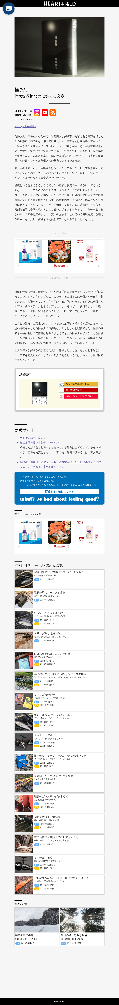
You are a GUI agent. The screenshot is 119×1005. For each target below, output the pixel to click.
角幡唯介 (32, 126)
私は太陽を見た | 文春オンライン (39, 442)
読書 (24, 126)
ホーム (18, 126)
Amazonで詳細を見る (77, 384)
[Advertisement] (59, 971)
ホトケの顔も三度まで (33, 437)
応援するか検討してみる (59, 491)
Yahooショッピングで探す (80, 396)
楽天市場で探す (74, 390)
